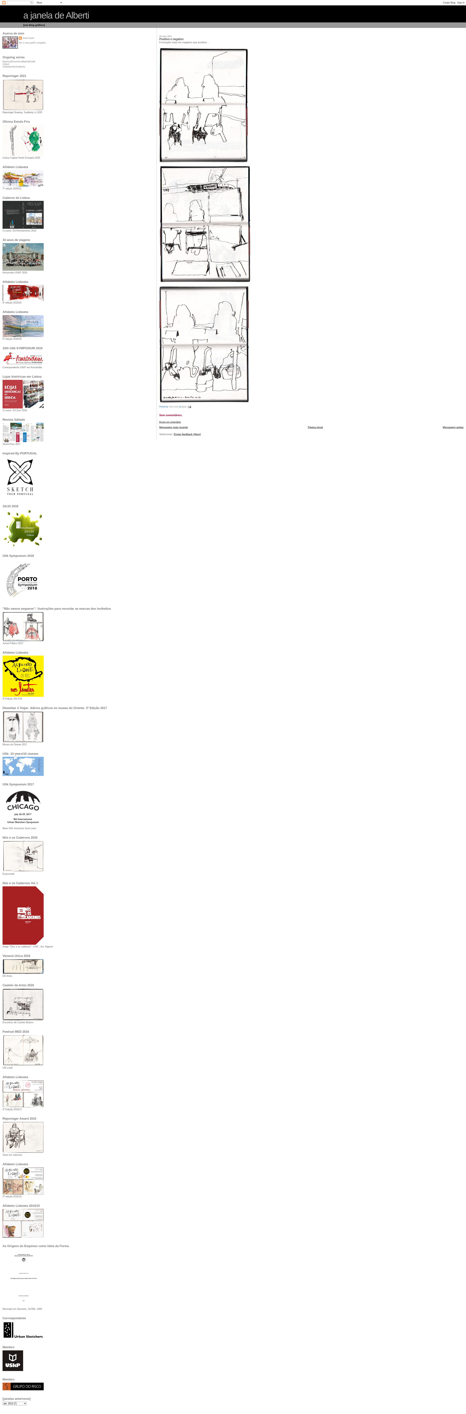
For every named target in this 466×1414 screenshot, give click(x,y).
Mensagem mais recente (173, 427)
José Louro (28, 38)
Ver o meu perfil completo (32, 42)
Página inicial (315, 427)
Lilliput (6, 64)
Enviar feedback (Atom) (187, 434)
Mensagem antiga (453, 427)
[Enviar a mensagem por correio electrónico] (189, 407)
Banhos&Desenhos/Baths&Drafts (19, 61)
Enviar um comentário (170, 422)
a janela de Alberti (56, 15)
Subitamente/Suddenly (14, 66)
